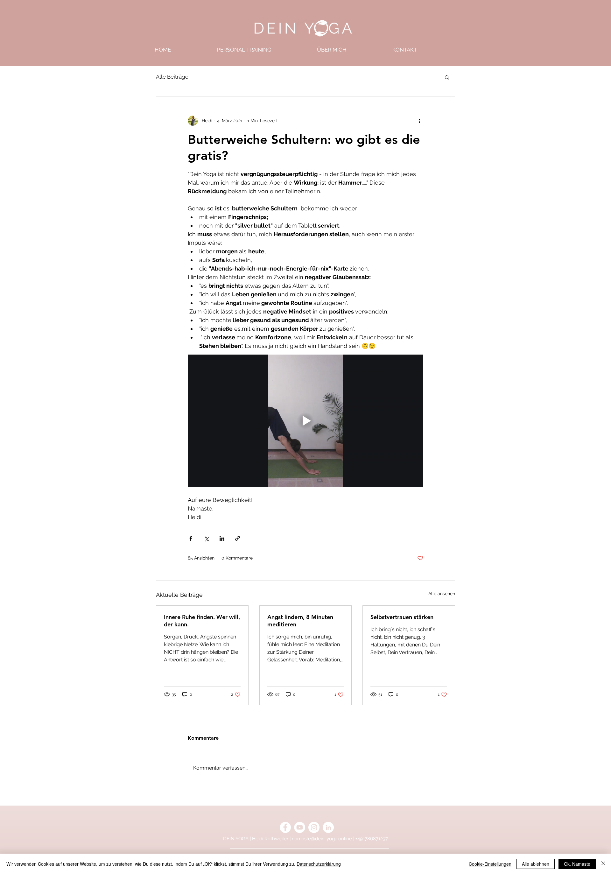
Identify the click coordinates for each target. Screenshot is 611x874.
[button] (447, 77)
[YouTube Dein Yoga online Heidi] (299, 827)
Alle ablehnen (535, 864)
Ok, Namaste (577, 864)
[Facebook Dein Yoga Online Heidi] (285, 827)
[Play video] (305, 421)
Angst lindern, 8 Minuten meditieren (300, 620)
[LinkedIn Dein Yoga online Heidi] (328, 827)
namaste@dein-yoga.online (322, 839)
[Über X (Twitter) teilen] (206, 538)
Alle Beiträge (172, 77)
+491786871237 (371, 839)
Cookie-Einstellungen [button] (490, 864)
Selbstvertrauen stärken (401, 617)
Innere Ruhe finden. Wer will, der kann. (202, 620)
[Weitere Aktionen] (419, 120)
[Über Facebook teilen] (191, 538)
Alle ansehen (441, 593)
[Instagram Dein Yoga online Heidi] (314, 827)
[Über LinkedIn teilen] (222, 538)
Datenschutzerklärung (319, 864)
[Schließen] (603, 864)
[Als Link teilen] (238, 538)
